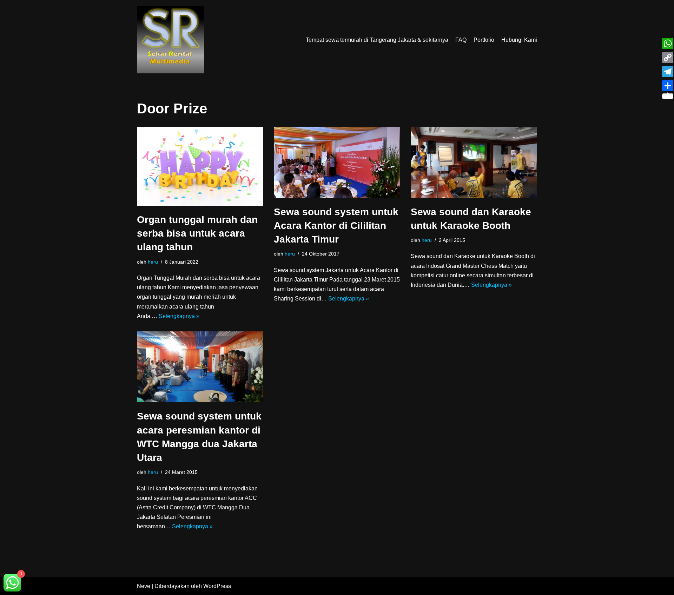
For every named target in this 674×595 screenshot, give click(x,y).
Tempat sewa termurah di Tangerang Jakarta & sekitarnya (377, 40)
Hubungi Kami (519, 40)
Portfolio (484, 40)
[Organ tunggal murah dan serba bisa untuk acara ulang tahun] (200, 166)
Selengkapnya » (179, 316)
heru (153, 262)
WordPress (217, 586)
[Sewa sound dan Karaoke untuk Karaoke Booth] (474, 162)
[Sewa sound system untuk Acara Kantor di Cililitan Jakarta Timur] (337, 162)
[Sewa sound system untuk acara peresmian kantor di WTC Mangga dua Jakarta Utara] (200, 367)
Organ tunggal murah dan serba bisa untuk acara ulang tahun (197, 233)
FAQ (461, 40)
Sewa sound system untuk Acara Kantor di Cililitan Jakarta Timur (336, 225)
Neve (143, 586)
